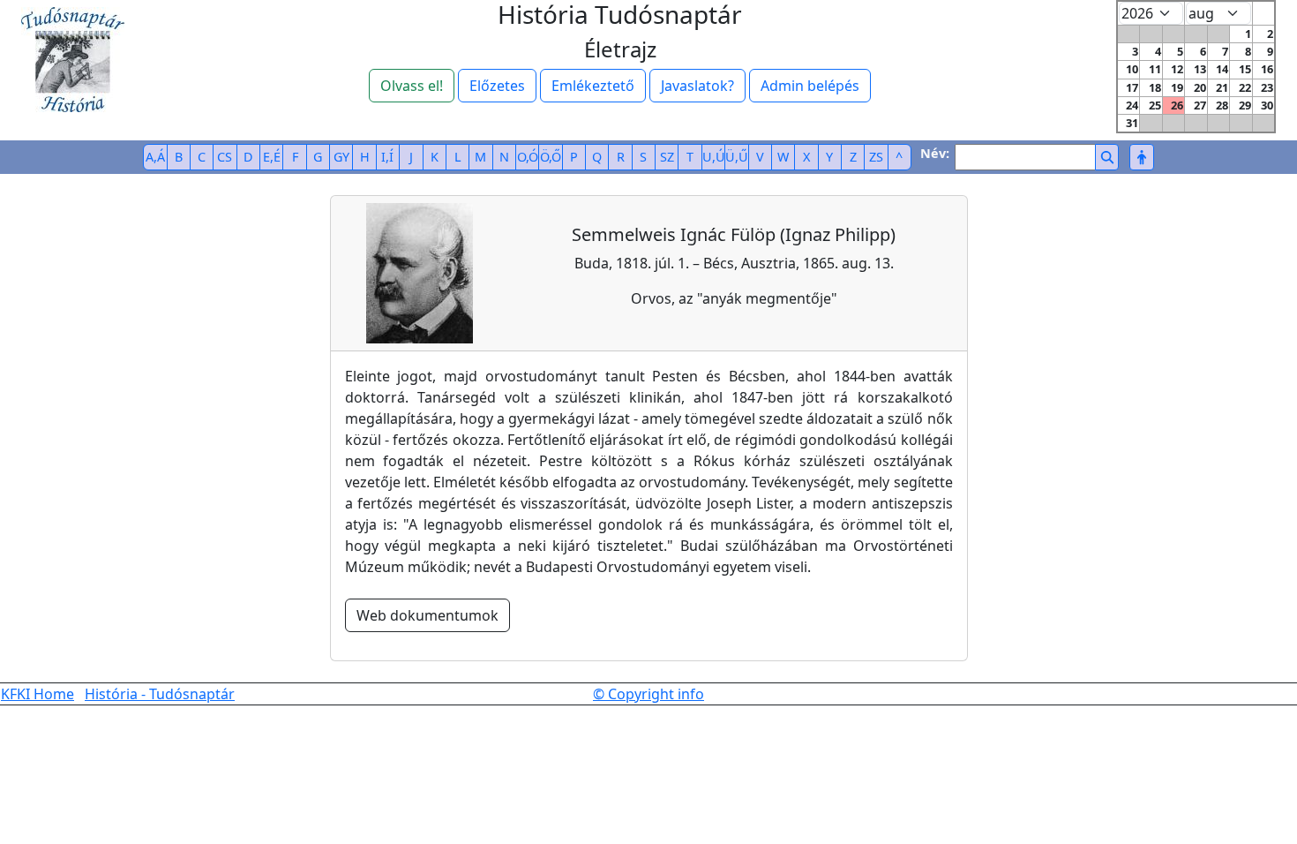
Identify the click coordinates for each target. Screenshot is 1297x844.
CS (224, 156)
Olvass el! (411, 85)
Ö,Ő (550, 156)
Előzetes (497, 85)
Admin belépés (810, 85)
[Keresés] (1107, 157)
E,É (272, 156)
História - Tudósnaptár (160, 694)
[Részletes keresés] (1141, 157)
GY (341, 156)
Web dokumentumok (427, 615)
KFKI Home (37, 694)
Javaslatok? (697, 85)
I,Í (387, 156)
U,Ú (713, 156)
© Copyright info (648, 694)
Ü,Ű (736, 156)
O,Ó (527, 156)
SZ (667, 156)
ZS (876, 156)
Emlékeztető (592, 85)
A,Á (155, 156)
